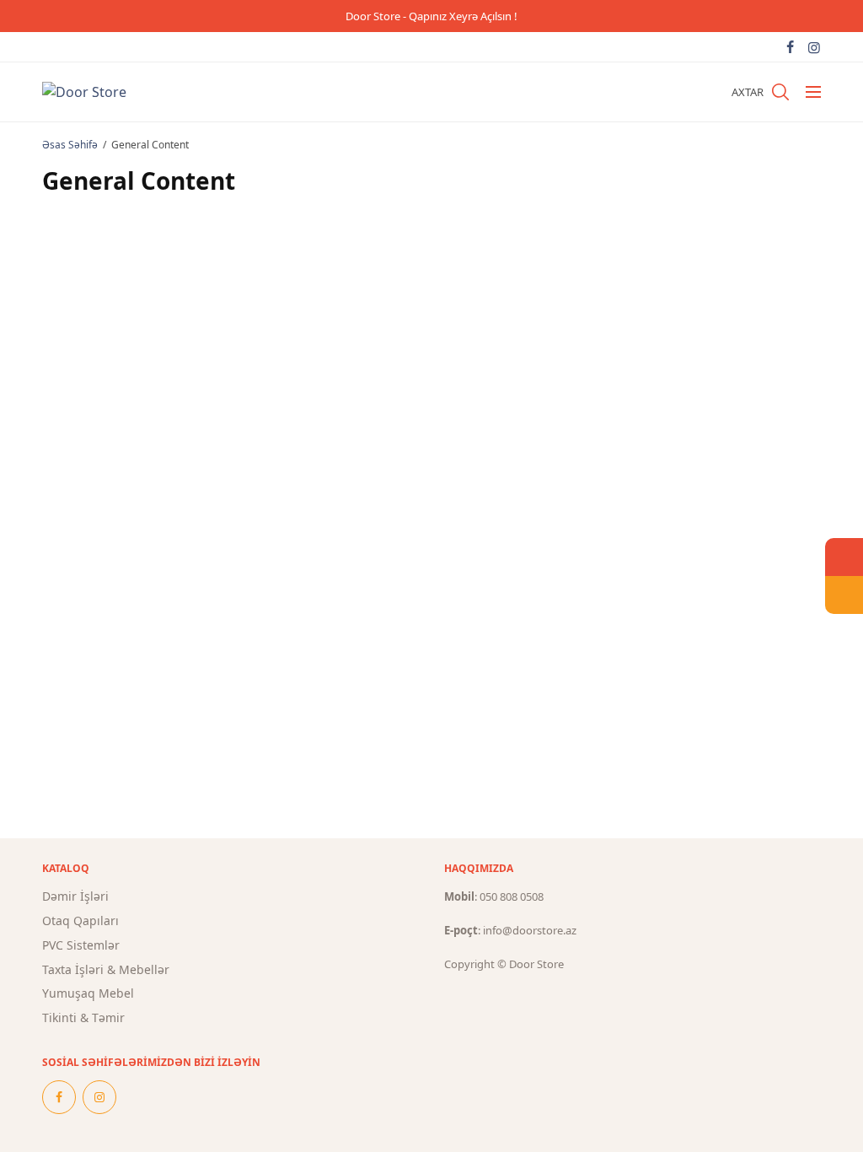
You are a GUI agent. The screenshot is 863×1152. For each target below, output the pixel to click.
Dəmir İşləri (75, 896)
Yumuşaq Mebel (88, 993)
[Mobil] (844, 595)
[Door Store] (84, 92)
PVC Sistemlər (81, 945)
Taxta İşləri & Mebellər (105, 969)
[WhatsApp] (844, 557)
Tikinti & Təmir (83, 1017)
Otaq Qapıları (80, 920)
